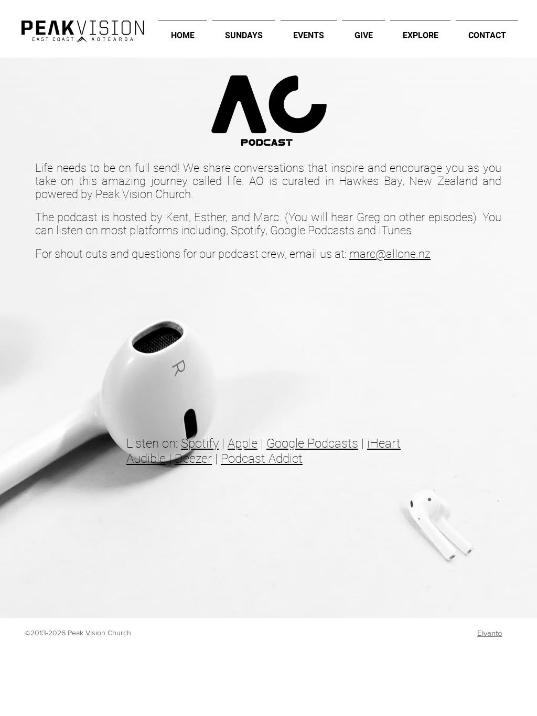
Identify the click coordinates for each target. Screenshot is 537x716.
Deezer (193, 458)
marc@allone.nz (390, 254)
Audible (146, 458)
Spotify (200, 443)
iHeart (384, 443)
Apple (242, 443)
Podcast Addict (262, 458)
